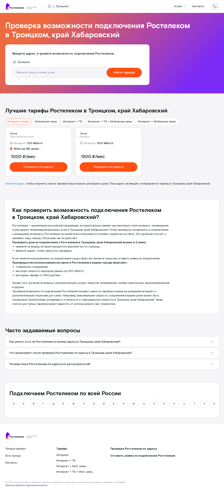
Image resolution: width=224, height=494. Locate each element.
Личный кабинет (15, 449)
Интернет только (18, 121)
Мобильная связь (46, 121)
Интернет (62, 455)
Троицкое (23, 62)
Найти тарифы (124, 72)
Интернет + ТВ (72, 121)
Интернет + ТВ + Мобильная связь (110, 121)
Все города (13, 456)
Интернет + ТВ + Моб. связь (74, 472)
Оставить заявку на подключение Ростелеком (142, 456)
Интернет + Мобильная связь (157, 121)
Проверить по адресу (38, 167)
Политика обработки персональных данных (26, 485)
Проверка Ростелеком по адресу (133, 449)
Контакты (198, 6)
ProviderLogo (22, 6)
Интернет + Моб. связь (71, 466)
